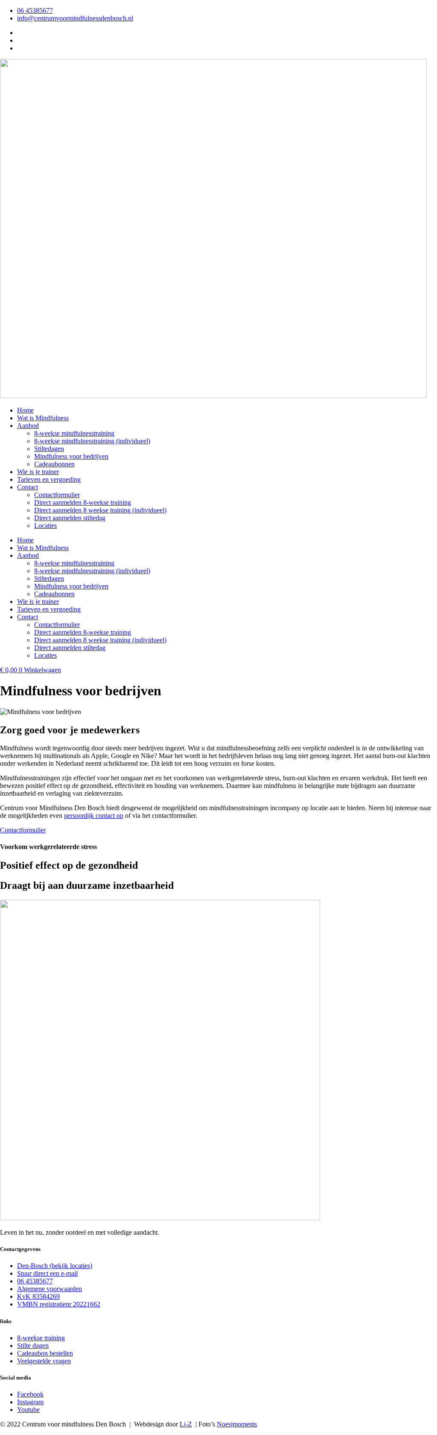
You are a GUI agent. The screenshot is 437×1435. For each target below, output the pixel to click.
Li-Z (186, 1424)
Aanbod (28, 425)
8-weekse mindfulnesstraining (74, 433)
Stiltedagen (49, 448)
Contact (27, 487)
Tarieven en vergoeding (49, 479)
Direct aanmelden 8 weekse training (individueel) (100, 510)
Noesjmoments (237, 1424)
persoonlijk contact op (93, 815)
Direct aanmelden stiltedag (69, 517)
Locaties (45, 525)
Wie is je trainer (38, 471)
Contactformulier (57, 494)
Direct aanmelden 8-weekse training (82, 502)
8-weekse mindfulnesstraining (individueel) (92, 441)
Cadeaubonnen (54, 464)
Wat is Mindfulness (43, 418)
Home (25, 410)
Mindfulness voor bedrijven (71, 456)
